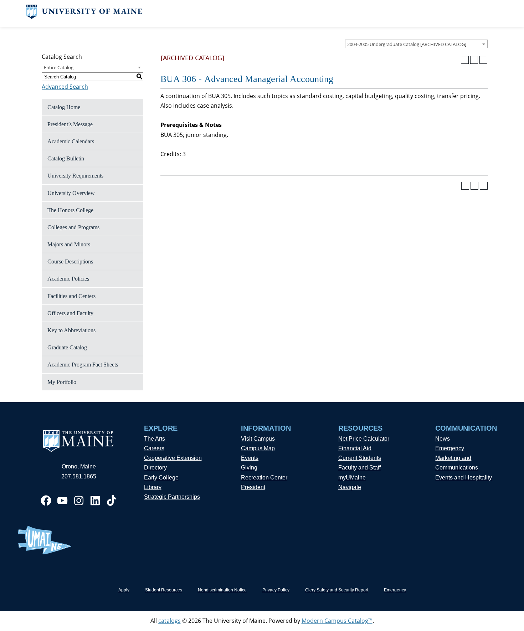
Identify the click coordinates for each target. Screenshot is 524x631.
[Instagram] (78, 500)
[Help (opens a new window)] (483, 60)
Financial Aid (354, 448)
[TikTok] (111, 500)
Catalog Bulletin (65, 158)
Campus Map (258, 448)
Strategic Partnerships (172, 497)
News (442, 439)
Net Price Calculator (363, 439)
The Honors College (70, 210)
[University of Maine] (84, 17)
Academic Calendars (70, 141)
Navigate (349, 487)
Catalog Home (63, 107)
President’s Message (70, 124)
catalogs (169, 621)
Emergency (449, 448)
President (253, 487)
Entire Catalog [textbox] (58, 67)
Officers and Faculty (70, 313)
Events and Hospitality (463, 477)
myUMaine (352, 477)
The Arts (154, 439)
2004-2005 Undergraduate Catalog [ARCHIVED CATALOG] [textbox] (406, 44)
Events (249, 458)
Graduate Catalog (67, 347)
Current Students (359, 458)
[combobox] (416, 44)
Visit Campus (258, 439)
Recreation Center (264, 477)
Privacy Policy (275, 590)
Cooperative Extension (173, 458)
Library (152, 487)
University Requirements (75, 176)
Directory (155, 468)
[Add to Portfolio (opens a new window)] (465, 60)
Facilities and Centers (71, 296)
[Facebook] (46, 500)
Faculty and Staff (359, 468)
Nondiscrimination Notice (222, 590)
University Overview (71, 193)
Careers (154, 448)
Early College (161, 477)
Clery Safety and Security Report (336, 590)
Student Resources (163, 590)
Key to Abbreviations (71, 330)
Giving (249, 468)
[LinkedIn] (95, 500)
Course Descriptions (70, 261)
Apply (123, 590)
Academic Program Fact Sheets (82, 364)
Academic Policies (68, 279)
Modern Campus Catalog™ (337, 621)
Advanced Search (65, 87)
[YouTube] (62, 500)
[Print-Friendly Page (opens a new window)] (474, 60)
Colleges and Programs (73, 227)
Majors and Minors (68, 244)
